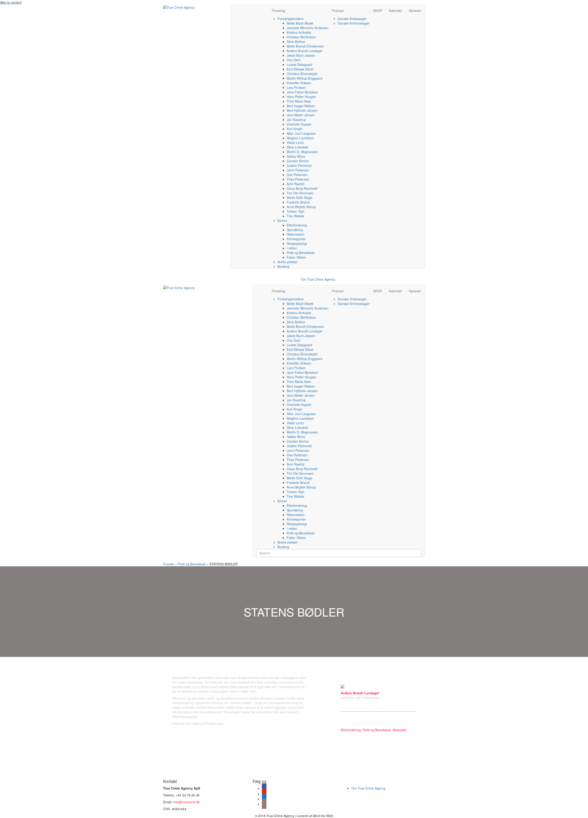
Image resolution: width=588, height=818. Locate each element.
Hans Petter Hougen (301, 96)
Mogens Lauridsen (300, 138)
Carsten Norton (298, 161)
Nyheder (415, 10)
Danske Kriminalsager (354, 23)
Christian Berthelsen (301, 37)
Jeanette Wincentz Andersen (307, 27)
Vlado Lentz (295, 142)
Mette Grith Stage (299, 197)
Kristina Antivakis (299, 32)
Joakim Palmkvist (299, 165)
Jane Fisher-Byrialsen (302, 92)
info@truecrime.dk (186, 802)
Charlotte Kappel (299, 124)
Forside (168, 564)
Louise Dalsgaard (299, 64)
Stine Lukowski (297, 147)
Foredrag (278, 10)
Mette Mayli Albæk (300, 23)
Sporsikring (295, 229)
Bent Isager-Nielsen (301, 105)
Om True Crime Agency (318, 279)
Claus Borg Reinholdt (302, 188)
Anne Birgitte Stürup (301, 206)
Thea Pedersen (298, 179)
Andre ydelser (287, 262)
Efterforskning (297, 225)
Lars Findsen (296, 87)
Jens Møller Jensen (301, 115)
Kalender (395, 10)
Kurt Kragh (294, 128)
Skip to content (11, 2)
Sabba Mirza (296, 156)
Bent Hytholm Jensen (302, 110)
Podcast (338, 10)
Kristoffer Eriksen (299, 83)
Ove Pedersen (297, 174)
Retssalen (400, 730)
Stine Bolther (296, 41)
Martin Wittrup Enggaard (304, 78)
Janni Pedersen (298, 170)
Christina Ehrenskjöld (302, 73)
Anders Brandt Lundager (304, 50)
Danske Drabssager (352, 18)
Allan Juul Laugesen (301, 133)
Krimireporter (296, 239)
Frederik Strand (298, 202)
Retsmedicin (296, 234)
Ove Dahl (293, 60)
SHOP (377, 10)
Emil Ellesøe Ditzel (300, 69)
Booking (283, 266)
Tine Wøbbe (295, 216)
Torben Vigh (295, 211)
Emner (282, 220)
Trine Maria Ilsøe (299, 101)
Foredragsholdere (290, 18)
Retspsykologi (297, 243)
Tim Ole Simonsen (300, 193)
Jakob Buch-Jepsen (301, 55)
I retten (292, 248)
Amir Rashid (295, 183)
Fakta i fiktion (296, 257)
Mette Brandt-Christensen (305, 46)
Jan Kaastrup (296, 119)
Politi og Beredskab (301, 252)
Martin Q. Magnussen (302, 151)
